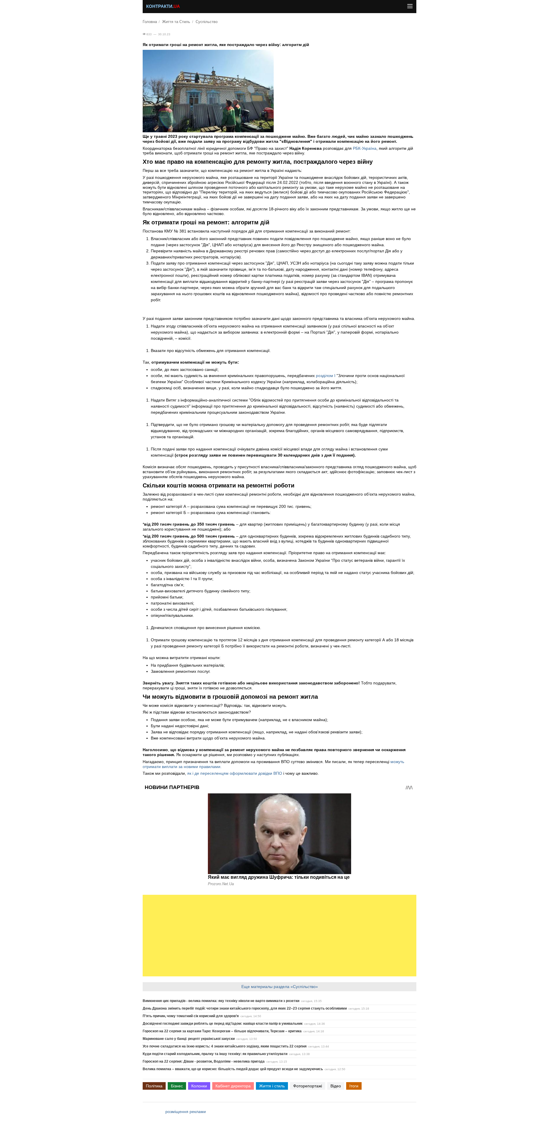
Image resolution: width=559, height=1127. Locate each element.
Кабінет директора (233, 1086)
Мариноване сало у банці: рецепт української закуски (189, 1039)
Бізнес (177, 1086)
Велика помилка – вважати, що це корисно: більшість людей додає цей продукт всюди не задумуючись (233, 1069)
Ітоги (353, 1086)
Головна (150, 22)
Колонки (199, 1086)
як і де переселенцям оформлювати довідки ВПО (234, 773)
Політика (154, 1086)
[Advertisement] (279, 935)
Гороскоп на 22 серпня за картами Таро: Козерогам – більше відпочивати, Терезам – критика (222, 1031)
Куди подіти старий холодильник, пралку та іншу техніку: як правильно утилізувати (215, 1054)
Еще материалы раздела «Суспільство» (279, 986)
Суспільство (206, 22)
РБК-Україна (364, 148)
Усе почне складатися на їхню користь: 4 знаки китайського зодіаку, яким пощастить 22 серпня (225, 1046)
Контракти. (163, 6)
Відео (335, 1086)
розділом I (325, 375)
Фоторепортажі (307, 1086)
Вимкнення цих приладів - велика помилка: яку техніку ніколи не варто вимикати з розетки (221, 1001)
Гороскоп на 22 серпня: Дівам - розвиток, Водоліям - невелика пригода (204, 1061)
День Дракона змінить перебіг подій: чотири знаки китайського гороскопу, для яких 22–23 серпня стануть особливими (245, 1008)
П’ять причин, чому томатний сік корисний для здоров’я (191, 1016)
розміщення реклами (185, 1111)
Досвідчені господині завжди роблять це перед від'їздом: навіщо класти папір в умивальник (223, 1024)
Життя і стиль (272, 1086)
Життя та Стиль (176, 22)
